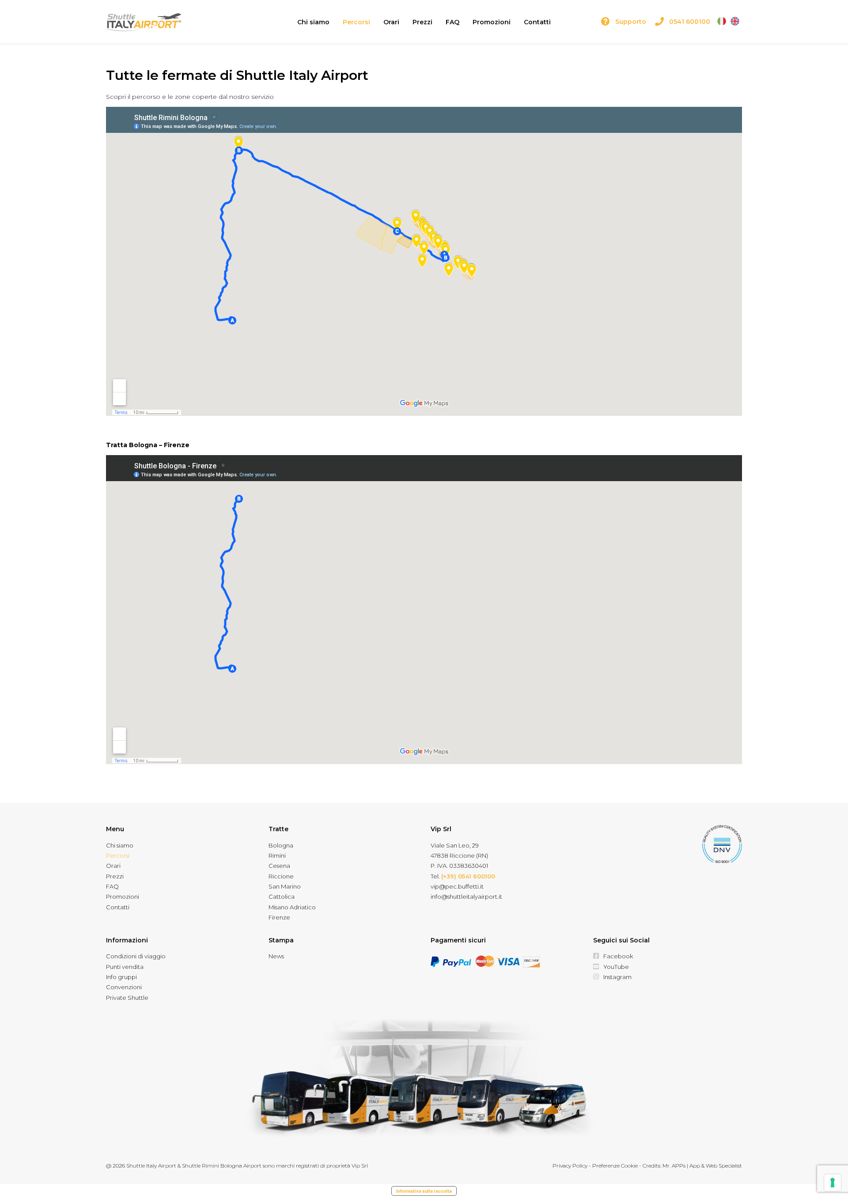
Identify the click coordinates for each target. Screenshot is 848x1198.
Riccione (281, 876)
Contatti (537, 22)
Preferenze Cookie (615, 1165)
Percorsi (356, 22)
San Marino (285, 886)
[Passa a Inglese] (735, 21)
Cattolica (282, 896)
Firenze (279, 917)
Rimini (277, 855)
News (276, 956)
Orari (391, 22)
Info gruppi (121, 976)
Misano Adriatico (292, 907)
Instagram (617, 976)
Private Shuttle (127, 997)
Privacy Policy (570, 1165)
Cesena (279, 865)
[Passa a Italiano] (721, 21)
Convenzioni (124, 987)
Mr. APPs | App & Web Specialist (702, 1165)
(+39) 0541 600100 (468, 876)
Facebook (618, 956)
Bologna (281, 845)
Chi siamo (313, 22)
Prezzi (422, 22)
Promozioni (492, 22)
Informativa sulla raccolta (424, 1191)
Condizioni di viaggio (136, 956)
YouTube (616, 966)
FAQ (452, 22)
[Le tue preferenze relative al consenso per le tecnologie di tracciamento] (832, 1182)
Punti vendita (125, 966)
